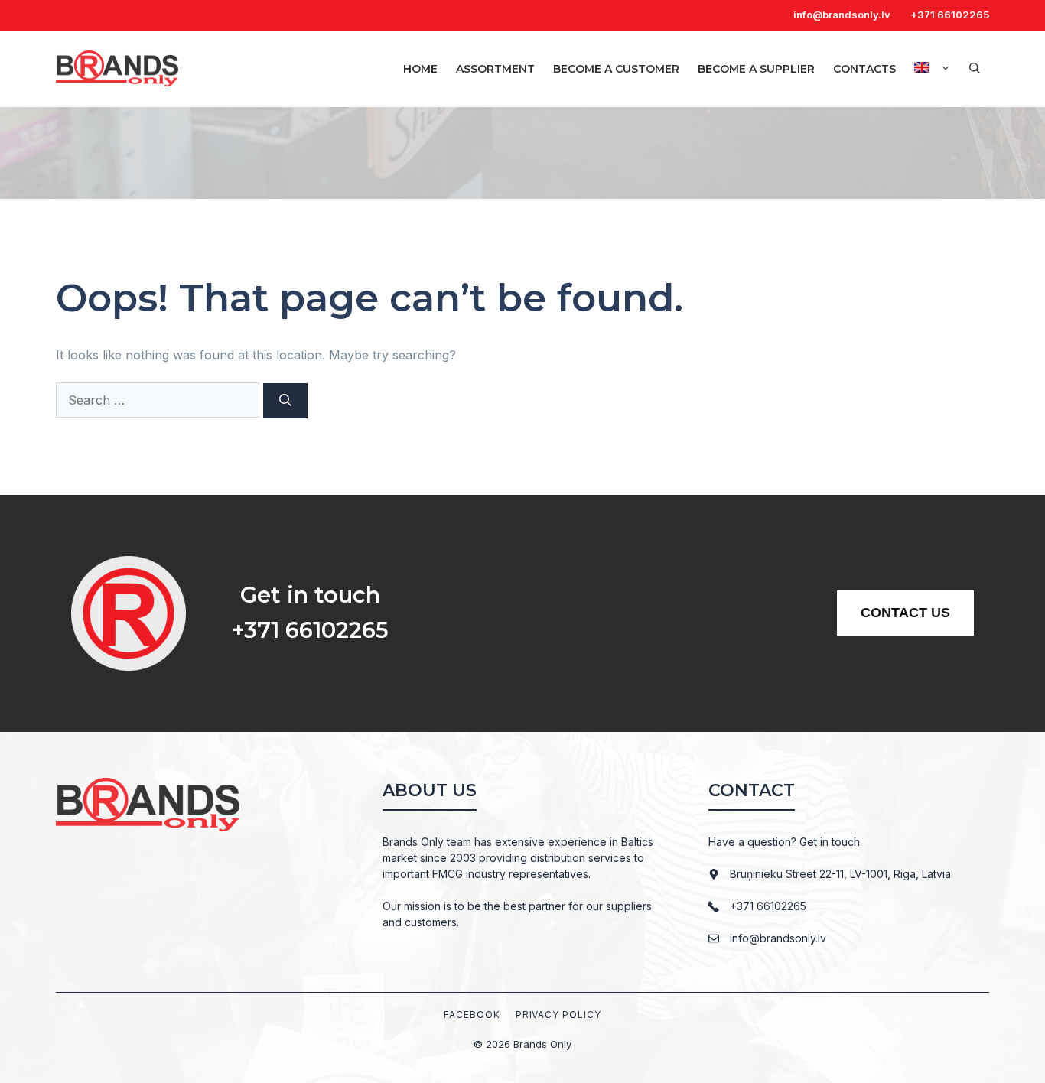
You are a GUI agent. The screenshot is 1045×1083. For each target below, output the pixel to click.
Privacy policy (558, 1014)
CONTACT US (905, 612)
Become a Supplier (756, 69)
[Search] (285, 400)
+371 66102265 (949, 14)
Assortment (495, 69)
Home (420, 69)
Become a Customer (616, 69)
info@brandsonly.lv (841, 14)
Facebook (472, 1014)
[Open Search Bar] (974, 69)
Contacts (864, 69)
